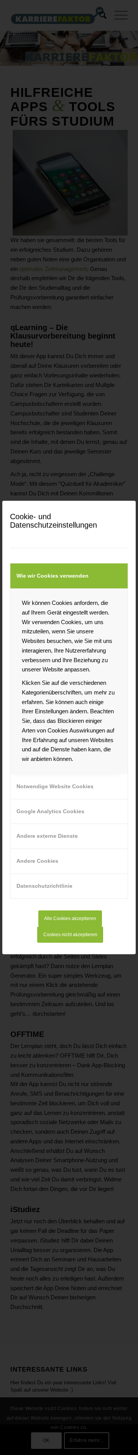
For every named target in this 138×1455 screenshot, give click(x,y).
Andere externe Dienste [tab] (47, 836)
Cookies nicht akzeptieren (70, 934)
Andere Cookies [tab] (37, 861)
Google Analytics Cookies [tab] (50, 811)
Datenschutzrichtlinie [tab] (44, 886)
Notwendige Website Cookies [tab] (55, 786)
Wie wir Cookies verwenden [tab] (52, 576)
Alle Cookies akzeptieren (70, 918)
